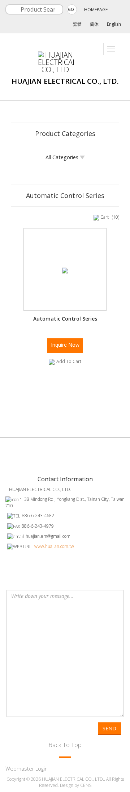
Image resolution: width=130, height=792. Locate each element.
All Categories (63, 157)
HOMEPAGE (96, 10)
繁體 (77, 24)
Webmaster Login (26, 768)
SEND (109, 728)
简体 (94, 24)
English (114, 24)
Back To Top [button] (65, 745)
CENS (85, 785)
